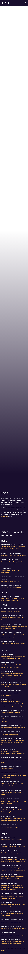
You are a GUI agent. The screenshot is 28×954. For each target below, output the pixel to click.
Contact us (4, 516)
